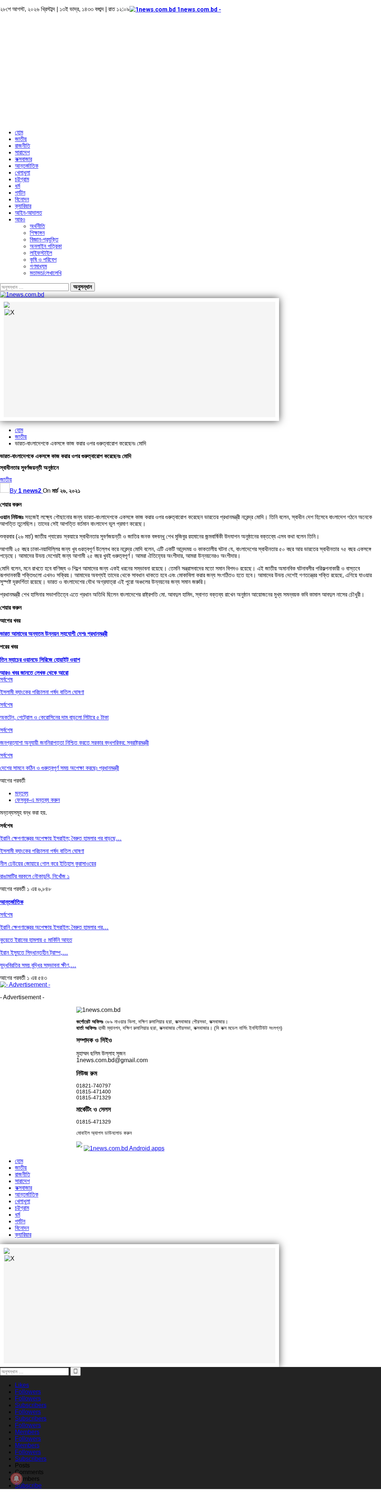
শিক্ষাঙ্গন (37, 233)
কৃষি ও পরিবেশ (43, 259)
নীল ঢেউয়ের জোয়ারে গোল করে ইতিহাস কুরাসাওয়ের (48, 863)
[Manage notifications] (16, 1479)
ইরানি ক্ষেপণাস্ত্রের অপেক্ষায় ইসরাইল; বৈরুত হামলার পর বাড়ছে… (61, 838)
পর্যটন (20, 192)
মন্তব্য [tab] (21, 793)
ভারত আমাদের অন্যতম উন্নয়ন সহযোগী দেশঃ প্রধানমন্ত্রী (54, 633)
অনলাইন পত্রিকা (46, 246)
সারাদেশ (22, 152)
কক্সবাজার (23, 159)
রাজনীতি (22, 146)
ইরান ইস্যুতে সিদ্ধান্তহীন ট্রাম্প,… (34, 952)
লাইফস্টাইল (41, 253)
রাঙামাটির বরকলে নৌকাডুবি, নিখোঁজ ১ (35, 876)
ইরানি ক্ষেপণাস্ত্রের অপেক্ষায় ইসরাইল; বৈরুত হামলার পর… (54, 927)
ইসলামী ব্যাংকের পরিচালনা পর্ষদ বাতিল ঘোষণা (42, 851)
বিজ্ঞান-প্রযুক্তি (44, 239)
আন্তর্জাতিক (26, 166)
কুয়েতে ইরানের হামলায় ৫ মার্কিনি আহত (36, 940)
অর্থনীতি (37, 226)
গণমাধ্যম (38, 266)
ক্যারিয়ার (23, 206)
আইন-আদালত (28, 213)
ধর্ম (17, 186)
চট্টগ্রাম (22, 179)
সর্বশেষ (6, 679)
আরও (20, 219)
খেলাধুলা (22, 172)
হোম (19, 132)
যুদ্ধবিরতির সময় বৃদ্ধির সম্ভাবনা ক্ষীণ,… (38, 965)
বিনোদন (22, 199)
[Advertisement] (190, 71)
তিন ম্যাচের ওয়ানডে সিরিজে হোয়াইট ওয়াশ (40, 659)
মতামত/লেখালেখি (45, 273)
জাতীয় (21, 139)
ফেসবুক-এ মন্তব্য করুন (37, 800)
